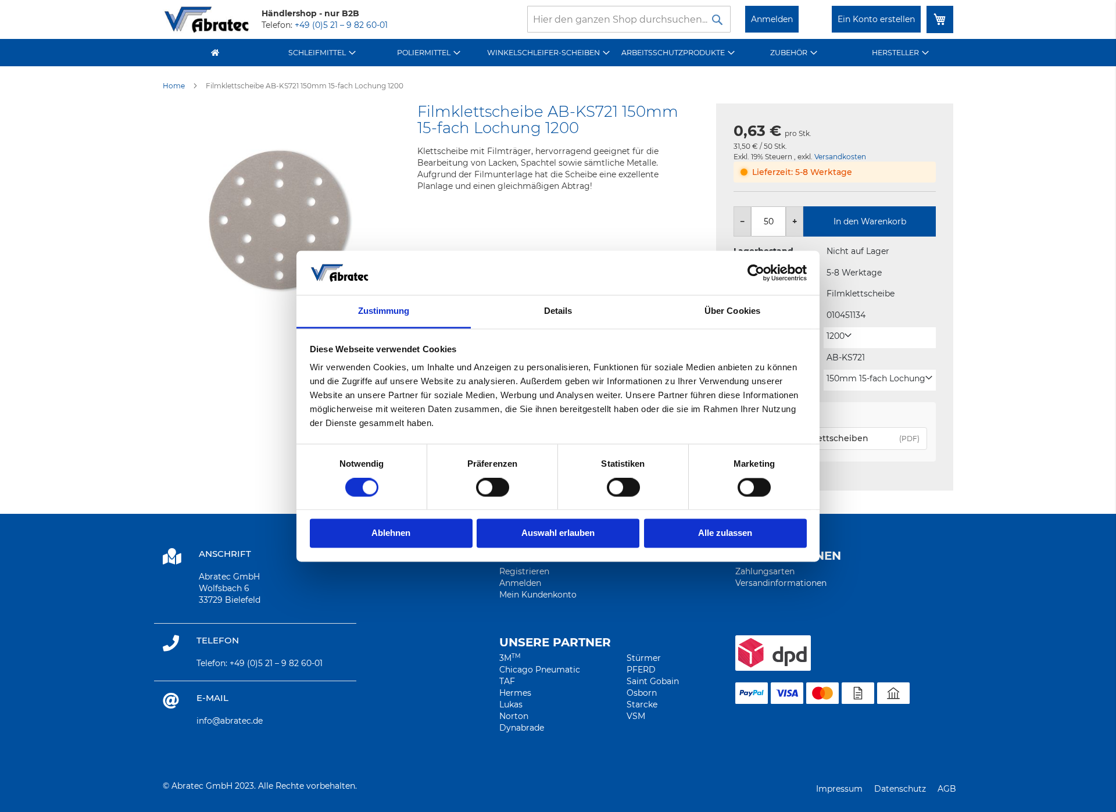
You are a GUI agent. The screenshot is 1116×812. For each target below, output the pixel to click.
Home (174, 85)
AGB (947, 789)
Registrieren (524, 571)
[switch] (492, 488)
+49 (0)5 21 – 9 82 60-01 (341, 25)
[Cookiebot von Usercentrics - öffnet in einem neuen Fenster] (756, 272)
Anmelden (772, 19)
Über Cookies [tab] (732, 311)
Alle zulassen (725, 533)
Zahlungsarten (765, 571)
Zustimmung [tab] (384, 311)
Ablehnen (390, 533)
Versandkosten (840, 156)
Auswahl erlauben (558, 533)
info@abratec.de (229, 721)
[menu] (558, 52)
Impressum (839, 789)
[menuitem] (322, 52)
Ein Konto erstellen (876, 19)
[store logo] (206, 19)
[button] (839, 336)
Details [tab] (558, 311)
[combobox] (629, 19)
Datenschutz (900, 789)
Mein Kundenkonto (538, 594)
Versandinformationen (781, 583)
